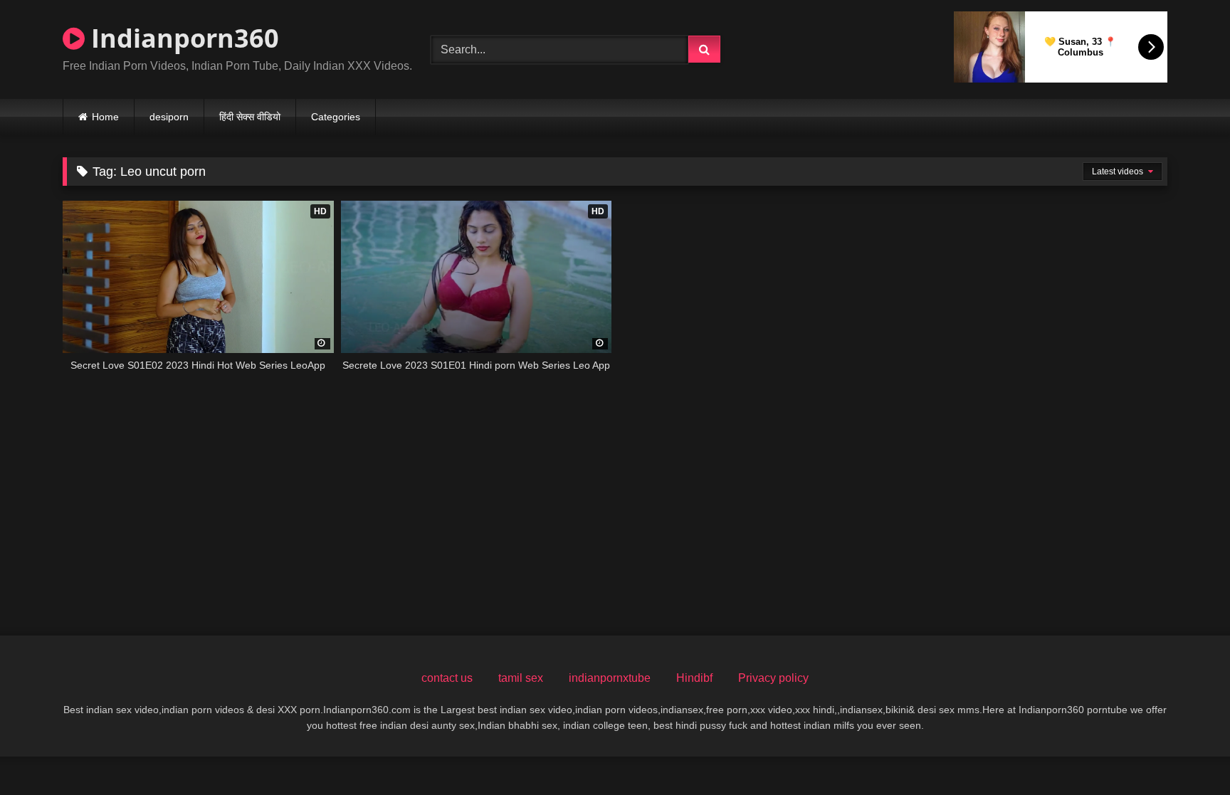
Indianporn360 (182, 38)
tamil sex (520, 678)
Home (105, 116)
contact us (447, 678)
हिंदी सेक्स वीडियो (249, 116)
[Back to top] (1186, 753)
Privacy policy (773, 678)
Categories (335, 116)
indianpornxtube (610, 678)
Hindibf (694, 678)
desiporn (169, 116)
